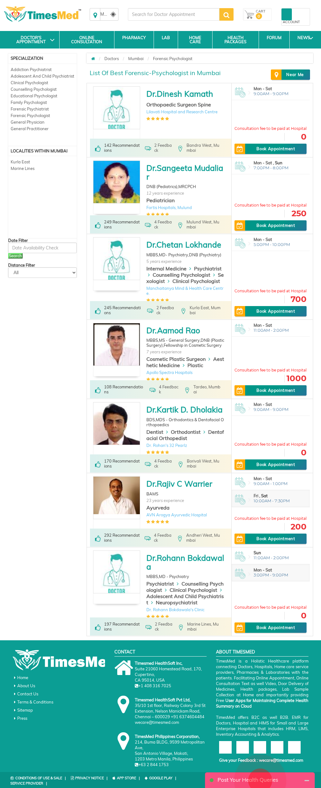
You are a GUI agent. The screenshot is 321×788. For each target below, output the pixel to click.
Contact (124, 652)
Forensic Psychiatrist (30, 108)
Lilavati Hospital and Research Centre (182, 111)
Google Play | (162, 778)
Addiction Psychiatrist (31, 69)
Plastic (195, 365)
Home (22, 677)
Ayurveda (158, 507)
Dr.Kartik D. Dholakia (184, 409)
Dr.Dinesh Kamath (179, 94)
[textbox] (173, 14)
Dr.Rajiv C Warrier (179, 484)
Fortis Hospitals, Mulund (169, 207)
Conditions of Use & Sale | (40, 778)
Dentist (154, 432)
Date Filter (18, 240)
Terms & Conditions (35, 701)
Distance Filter (21, 265)
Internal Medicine (166, 268)
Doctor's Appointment (31, 39)
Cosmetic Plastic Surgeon (176, 359)
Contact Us (27, 693)
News (303, 37)
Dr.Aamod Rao (173, 330)
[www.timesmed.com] (93, 58)
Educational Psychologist (34, 95)
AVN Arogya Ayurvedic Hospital (176, 514)
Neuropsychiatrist (176, 602)
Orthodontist (186, 432)
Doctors (111, 58)
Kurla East (20, 161)
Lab (166, 37)
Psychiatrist (208, 268)
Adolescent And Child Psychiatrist (42, 76)
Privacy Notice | (91, 778)
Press (22, 718)
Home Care (195, 39)
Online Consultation (86, 39)
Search (15, 255)
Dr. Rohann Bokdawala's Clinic (175, 609)
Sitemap (25, 710)
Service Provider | (28, 783)
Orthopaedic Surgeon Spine (178, 104)
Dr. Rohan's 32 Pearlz (166, 445)
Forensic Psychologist (30, 115)
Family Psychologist (29, 102)
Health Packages (235, 39)
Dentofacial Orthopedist (185, 435)
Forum (274, 37)
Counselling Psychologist (34, 89)
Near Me (295, 74)
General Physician (28, 122)
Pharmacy (134, 37)
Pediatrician (160, 200)
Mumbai (136, 58)
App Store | (128, 778)
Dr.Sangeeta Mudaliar (184, 172)
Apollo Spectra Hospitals (169, 372)
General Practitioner (30, 128)
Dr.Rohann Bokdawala (185, 562)
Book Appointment (275, 148)
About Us (26, 685)
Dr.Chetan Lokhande (183, 244)
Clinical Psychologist (29, 82)
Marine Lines (22, 168)
